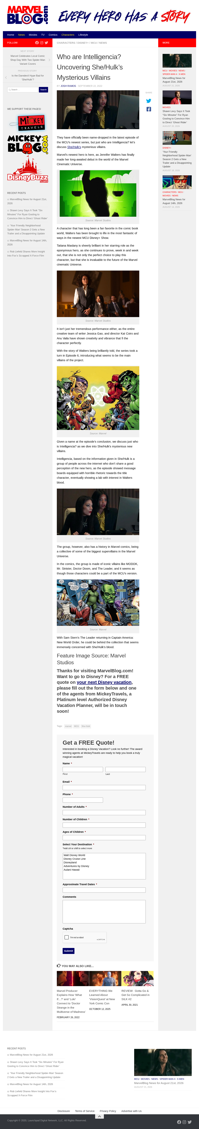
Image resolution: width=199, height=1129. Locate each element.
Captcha (68, 928)
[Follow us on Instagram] (41, 42)
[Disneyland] (104, 862)
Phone (68, 794)
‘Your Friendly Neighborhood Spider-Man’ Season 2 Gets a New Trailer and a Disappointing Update (26, 229)
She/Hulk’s (74, 147)
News (21, 34)
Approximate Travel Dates (80, 884)
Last (108, 774)
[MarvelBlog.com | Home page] (27, 15)
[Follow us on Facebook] (37, 42)
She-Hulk (86, 726)
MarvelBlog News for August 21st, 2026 (31, 1054)
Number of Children (76, 819)
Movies (33, 34)
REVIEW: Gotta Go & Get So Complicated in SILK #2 (135, 995)
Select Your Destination (78, 844)
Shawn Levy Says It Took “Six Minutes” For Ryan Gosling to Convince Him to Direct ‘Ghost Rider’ (27, 214)
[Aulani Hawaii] (104, 870)
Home (10, 34)
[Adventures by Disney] (104, 866)
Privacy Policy (108, 1111)
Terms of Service (85, 1111)
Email (67, 781)
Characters (67, 34)
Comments (69, 896)
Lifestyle (83, 34)
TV (43, 34)
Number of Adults (75, 806)
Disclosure (64, 1111)
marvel (68, 726)
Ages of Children (74, 831)
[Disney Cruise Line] (104, 859)
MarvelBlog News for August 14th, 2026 (31, 1084)
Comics (53, 34)
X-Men (182, 74)
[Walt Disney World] (104, 855)
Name (67, 763)
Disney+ (83, 42)
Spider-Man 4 (170, 74)
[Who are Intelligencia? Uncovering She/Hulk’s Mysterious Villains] (98, 109)
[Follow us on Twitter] (46, 42)
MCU (94, 42)
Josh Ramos (68, 86)
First (65, 774)
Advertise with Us (131, 1111)
